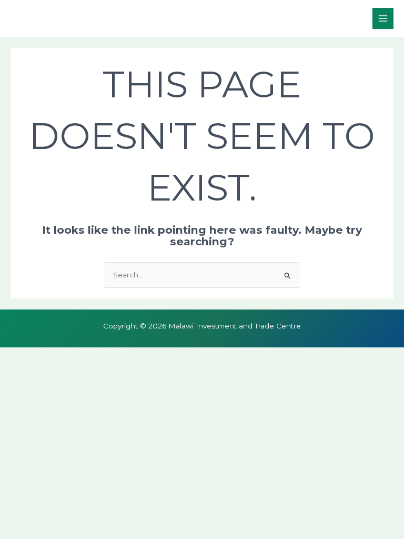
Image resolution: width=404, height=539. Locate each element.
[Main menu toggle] (383, 18)
